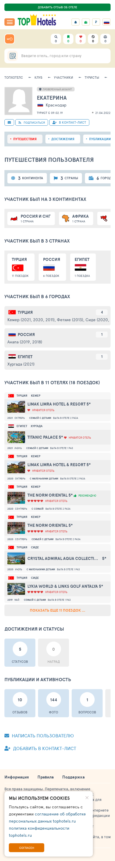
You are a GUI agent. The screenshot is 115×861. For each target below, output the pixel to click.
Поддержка (73, 777)
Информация (16, 777)
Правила (45, 777)
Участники (63, 77)
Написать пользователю (42, 735)
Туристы (92, 77)
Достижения (62, 139)
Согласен (26, 848)
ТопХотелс (13, 77)
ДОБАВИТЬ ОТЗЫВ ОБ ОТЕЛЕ (57, 7)
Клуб (38, 77)
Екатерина (52, 97)
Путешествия (25, 139)
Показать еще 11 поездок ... (57, 610)
